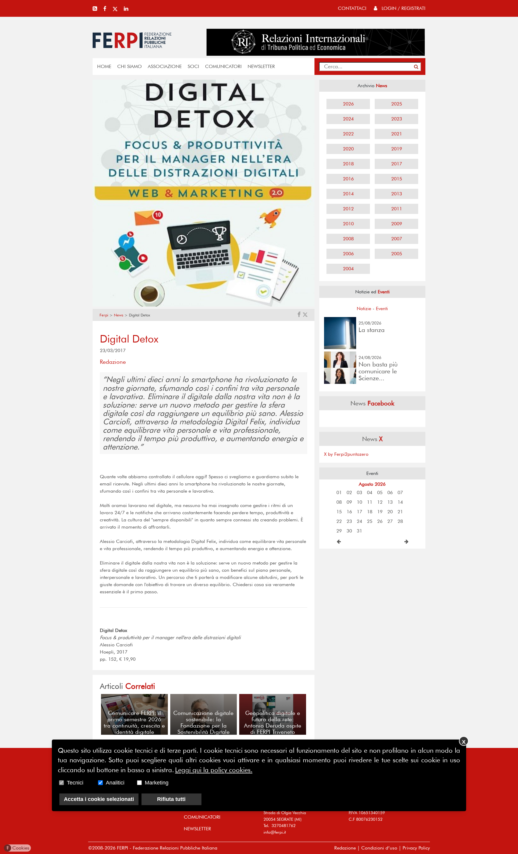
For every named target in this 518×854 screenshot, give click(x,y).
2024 (348, 119)
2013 (396, 194)
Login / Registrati (402, 8)
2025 (396, 104)
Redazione (345, 848)
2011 (396, 209)
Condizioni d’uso (379, 848)
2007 (396, 239)
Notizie (364, 308)
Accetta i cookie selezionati (99, 799)
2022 (348, 134)
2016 (348, 179)
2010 (348, 224)
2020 (348, 149)
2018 (348, 164)
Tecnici (75, 783)
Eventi (382, 308)
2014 (348, 194)
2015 (396, 179)
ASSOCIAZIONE (165, 66)
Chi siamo (129, 66)
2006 (348, 253)
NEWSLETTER (261, 66)
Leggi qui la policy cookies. (213, 770)
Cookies (17, 848)
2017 (396, 164)
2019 (396, 149)
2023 (396, 119)
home (104, 66)
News (118, 315)
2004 (348, 268)
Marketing (156, 783)
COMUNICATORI (223, 66)
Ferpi (104, 315)
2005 (396, 253)
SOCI (193, 66)
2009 (396, 224)
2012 (348, 209)
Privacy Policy (416, 848)
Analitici (115, 783)
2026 (348, 104)
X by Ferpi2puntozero (346, 454)
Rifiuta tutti (171, 799)
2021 (396, 134)
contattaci (352, 8)
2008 (348, 239)
